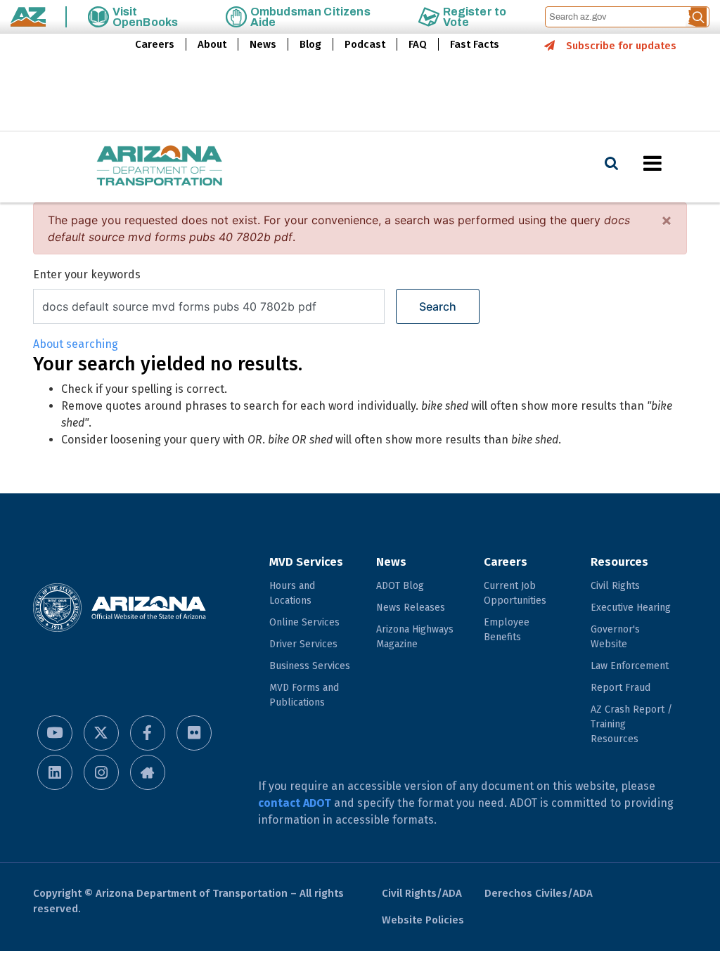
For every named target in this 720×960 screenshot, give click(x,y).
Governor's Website (615, 636)
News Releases (410, 608)
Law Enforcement (630, 666)
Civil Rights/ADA (422, 893)
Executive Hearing (631, 608)
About (212, 44)
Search (437, 306)
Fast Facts (474, 44)
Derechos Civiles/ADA (538, 893)
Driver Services (303, 644)
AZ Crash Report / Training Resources (631, 724)
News (263, 44)
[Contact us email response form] (147, 772)
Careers (154, 44)
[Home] (131, 166)
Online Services (304, 622)
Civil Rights (615, 586)
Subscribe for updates (621, 45)
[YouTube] (54, 733)
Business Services (309, 666)
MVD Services (306, 561)
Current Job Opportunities (515, 593)
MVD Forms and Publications (304, 695)
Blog (310, 44)
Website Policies (423, 920)
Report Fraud (620, 688)
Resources (619, 561)
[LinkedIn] (54, 772)
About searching (75, 344)
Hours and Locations (292, 593)
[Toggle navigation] (676, 163)
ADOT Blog (400, 586)
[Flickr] (194, 733)
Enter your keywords (87, 274)
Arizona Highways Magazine (415, 636)
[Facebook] (147, 733)
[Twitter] (101, 733)
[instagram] (101, 772)
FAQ (418, 44)
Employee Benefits (506, 629)
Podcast (365, 44)
